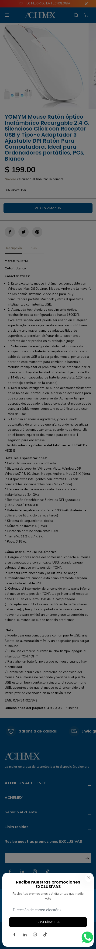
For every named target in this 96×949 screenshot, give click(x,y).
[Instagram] (35, 934)
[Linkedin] (25, 934)
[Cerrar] (88, 878)
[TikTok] (45, 934)
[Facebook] (14, 934)
